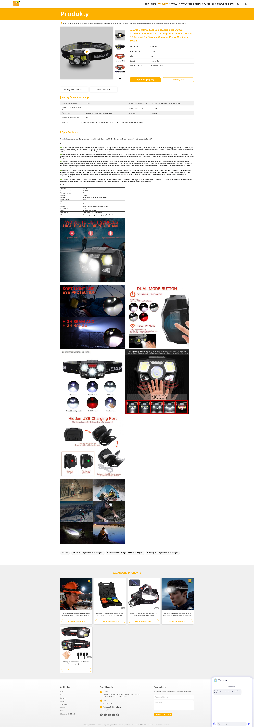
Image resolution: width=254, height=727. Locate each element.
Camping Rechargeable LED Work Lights (162, 553)
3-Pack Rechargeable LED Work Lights (87, 553)
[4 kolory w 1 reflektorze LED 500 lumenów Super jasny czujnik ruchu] (76, 642)
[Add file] (214, 724)
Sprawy (173, 4)
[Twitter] (105, 715)
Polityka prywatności (89, 725)
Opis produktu (103, 90)
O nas (153, 4)
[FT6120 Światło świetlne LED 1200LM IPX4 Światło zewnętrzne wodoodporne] (144, 594)
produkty (163, 4)
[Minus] (249, 680)
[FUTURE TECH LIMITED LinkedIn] (113, 715)
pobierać (198, 4)
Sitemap (99, 725)
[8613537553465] (117, 715)
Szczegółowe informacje (74, 90)
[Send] (249, 724)
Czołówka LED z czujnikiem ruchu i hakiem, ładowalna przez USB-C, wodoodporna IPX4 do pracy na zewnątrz (76, 614)
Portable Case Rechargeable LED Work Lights (124, 553)
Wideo (207, 4)
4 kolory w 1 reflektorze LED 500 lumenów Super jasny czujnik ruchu (76, 663)
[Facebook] (109, 715)
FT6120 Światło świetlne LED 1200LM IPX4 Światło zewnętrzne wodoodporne (144, 614)
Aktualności (185, 4)
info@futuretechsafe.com (110, 710)
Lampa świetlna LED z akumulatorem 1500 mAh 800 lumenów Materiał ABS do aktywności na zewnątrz (177, 614)
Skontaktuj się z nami (223, 4)
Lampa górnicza (78, 23)
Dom (147, 4)
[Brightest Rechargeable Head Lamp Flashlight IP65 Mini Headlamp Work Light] (86, 53)
